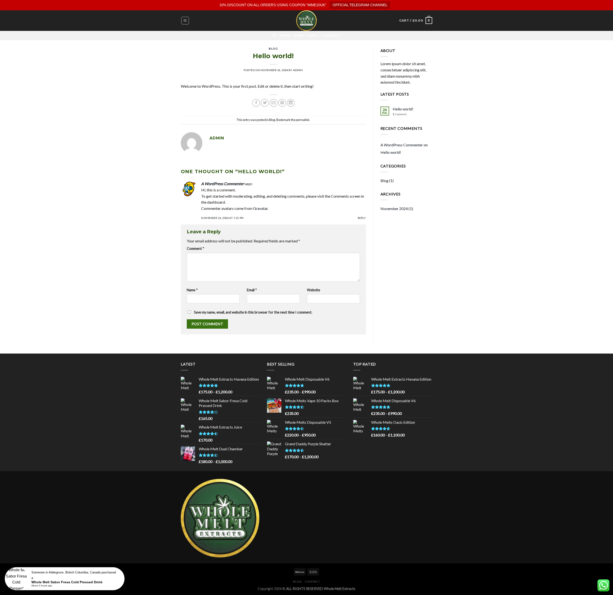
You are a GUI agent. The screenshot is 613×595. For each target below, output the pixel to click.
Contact (332, 35)
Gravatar (260, 208)
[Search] (274, 35)
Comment (195, 248)
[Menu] (185, 20)
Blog (273, 48)
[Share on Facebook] (256, 103)
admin (298, 70)
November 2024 (394, 208)
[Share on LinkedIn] (291, 103)
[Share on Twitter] (265, 103)
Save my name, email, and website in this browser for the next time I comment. (253, 312)
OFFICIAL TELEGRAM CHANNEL (360, 5)
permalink (302, 120)
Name (192, 290)
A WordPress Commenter (222, 183)
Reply (362, 217)
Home (284, 35)
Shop (298, 35)
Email (252, 290)
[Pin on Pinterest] (282, 103)
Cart (312, 35)
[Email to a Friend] (274, 103)
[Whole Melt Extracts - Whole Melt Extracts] (306, 20)
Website (313, 290)
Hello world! (403, 109)
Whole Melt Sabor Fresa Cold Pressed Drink (66, 582)
